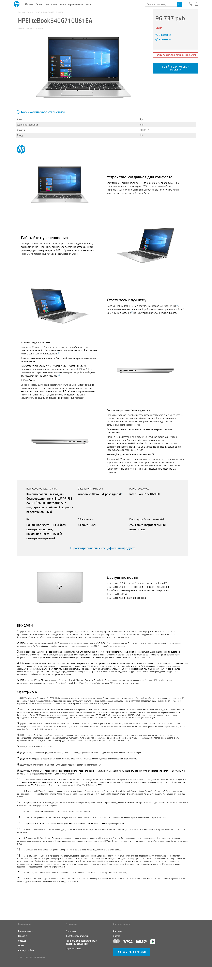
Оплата (116, 936)
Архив (31, 12)
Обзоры (22, 940)
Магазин (29, 4)
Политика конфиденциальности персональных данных (81, 942)
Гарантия (22, 936)
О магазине (71, 931)
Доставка (117, 931)
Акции (63, 4)
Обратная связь (73, 948)
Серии (21, 945)
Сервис (38, 4)
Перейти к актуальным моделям (175, 68)
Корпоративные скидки (79, 4)
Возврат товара (25, 931)
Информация (51, 4)
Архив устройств (26, 950)
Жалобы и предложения (78, 936)
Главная (22, 12)
